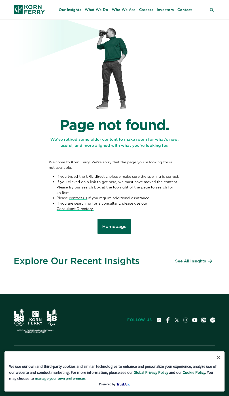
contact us (78, 198)
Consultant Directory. (75, 209)
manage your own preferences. (61, 378)
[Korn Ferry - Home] (29, 10)
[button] (70, 10)
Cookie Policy (194, 372)
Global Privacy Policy (151, 372)
